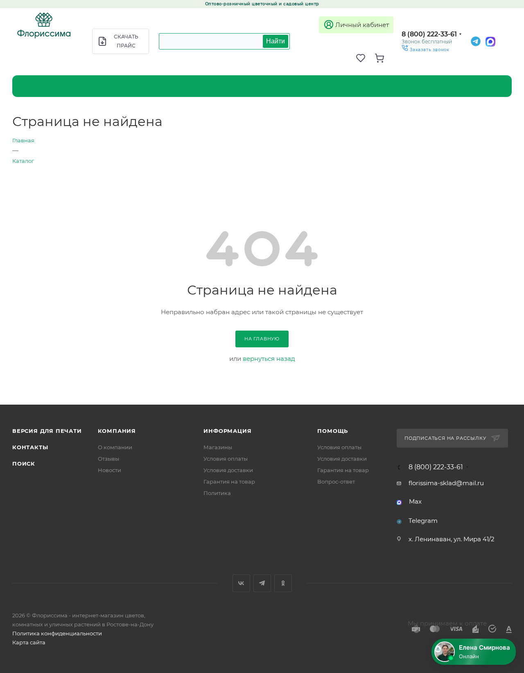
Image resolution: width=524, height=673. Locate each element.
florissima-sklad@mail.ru (446, 483)
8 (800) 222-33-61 (429, 34)
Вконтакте (241, 583)
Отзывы (108, 458)
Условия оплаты (225, 458)
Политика (217, 493)
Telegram (423, 520)
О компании (115, 447)
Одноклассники (283, 583)
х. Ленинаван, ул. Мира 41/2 (452, 539)
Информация (227, 431)
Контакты (30, 447)
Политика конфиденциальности (57, 633)
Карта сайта (28, 642)
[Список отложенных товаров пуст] (365, 58)
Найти (275, 41)
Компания (117, 431)
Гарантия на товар (229, 481)
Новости (109, 470)
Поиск (23, 463)
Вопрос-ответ (336, 481)
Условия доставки (228, 470)
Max (415, 501)
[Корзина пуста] (384, 58)
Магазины (217, 447)
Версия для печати (47, 431)
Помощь (332, 431)
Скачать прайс (126, 41)
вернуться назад (269, 358)
